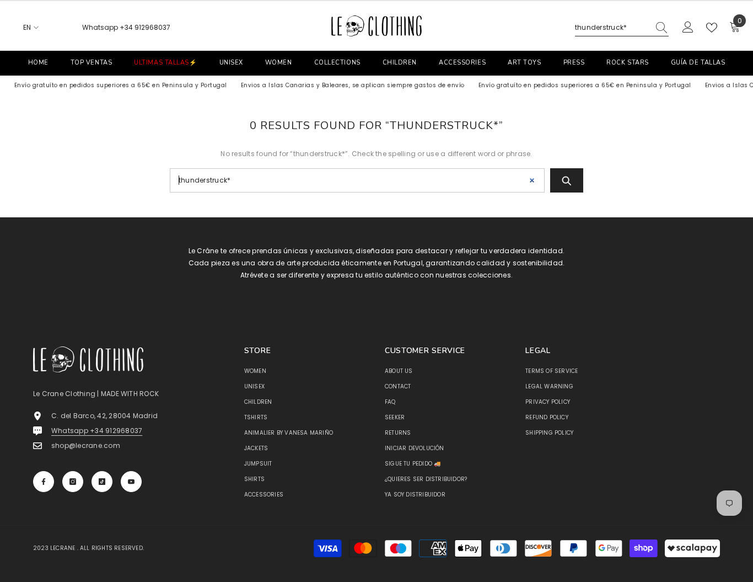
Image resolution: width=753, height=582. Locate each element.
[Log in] (687, 27)
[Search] (622, 27)
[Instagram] (72, 481)
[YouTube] (131, 481)
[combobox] (612, 27)
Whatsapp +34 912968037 (126, 27)
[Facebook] (43, 481)
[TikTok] (102, 481)
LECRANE (62, 548)
